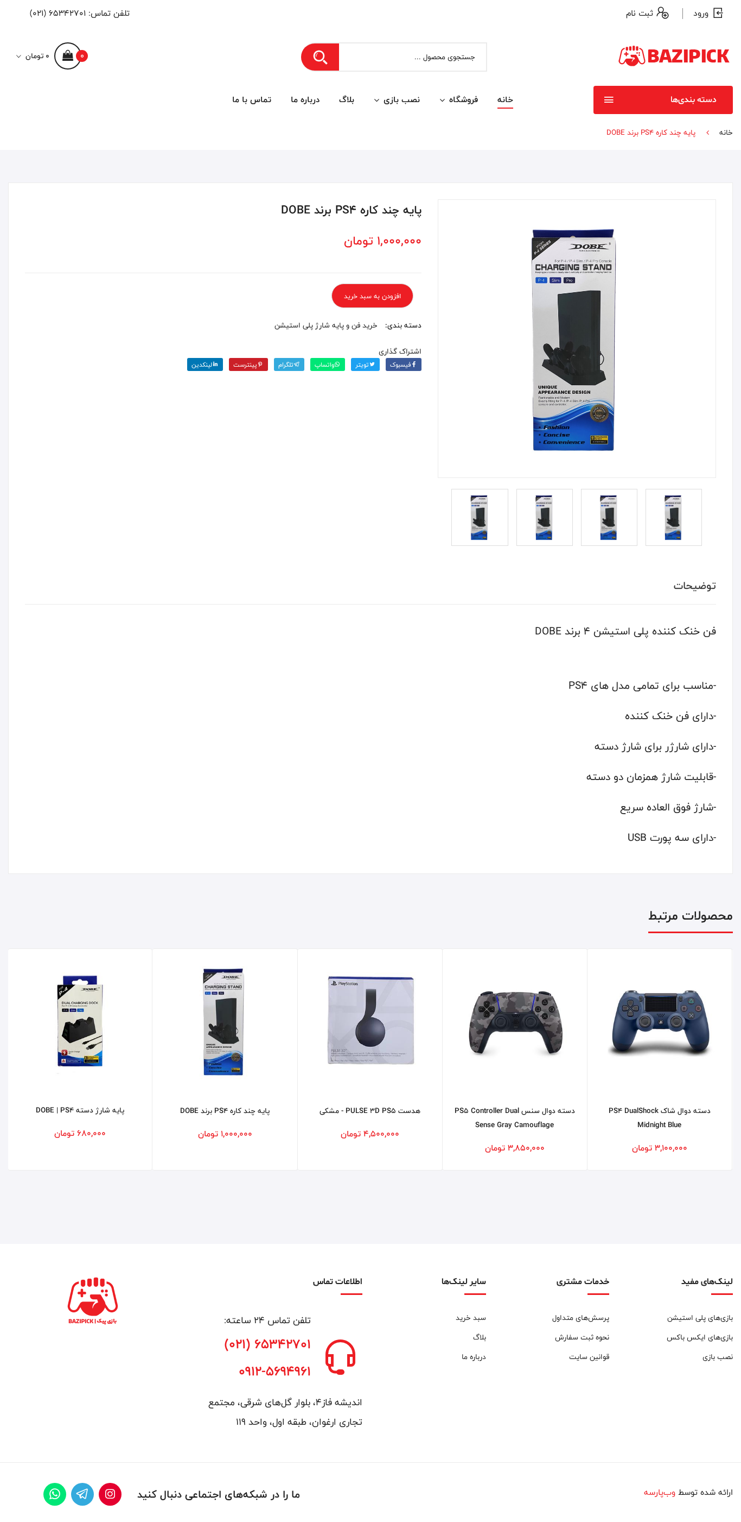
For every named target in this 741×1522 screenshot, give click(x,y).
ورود (700, 13)
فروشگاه (462, 99)
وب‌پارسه (659, 1492)
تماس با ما (251, 99)
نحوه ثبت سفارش (582, 1337)
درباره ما (305, 99)
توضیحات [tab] (695, 585)
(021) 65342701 (58, 13)
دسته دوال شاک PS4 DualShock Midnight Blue (660, 1117)
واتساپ (324, 364)
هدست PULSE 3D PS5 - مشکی (370, 1110)
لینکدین (201, 364)
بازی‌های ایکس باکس (700, 1337)
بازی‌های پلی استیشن (700, 1317)
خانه (505, 99)
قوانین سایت (589, 1356)
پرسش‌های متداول (580, 1317)
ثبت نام (639, 13)
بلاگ (346, 99)
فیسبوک (400, 364)
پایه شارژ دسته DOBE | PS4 (80, 1110)
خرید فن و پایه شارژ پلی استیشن (326, 325)
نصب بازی (400, 99)
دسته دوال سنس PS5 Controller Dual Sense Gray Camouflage (515, 1117)
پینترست (245, 364)
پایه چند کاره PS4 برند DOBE (225, 1110)
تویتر (362, 364)
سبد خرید (471, 1317)
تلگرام (285, 364)
